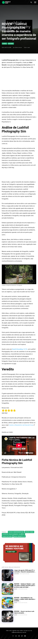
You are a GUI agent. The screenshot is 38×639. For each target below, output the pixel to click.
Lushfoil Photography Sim (11, 534)
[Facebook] (13, 636)
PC (23, 534)
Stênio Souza (18, 47)
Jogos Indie (29, 532)
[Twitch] (22, 636)
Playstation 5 (7, 536)
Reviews (10, 43)
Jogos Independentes (16, 532)
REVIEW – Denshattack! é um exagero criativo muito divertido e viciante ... (24, 599)
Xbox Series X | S (19, 536)
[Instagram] (16, 636)
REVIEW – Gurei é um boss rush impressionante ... (24, 612)
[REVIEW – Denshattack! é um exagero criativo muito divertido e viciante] (7, 602)
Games (4, 43)
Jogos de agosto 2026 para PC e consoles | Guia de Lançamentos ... (25, 571)
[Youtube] (25, 636)
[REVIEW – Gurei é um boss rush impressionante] (7, 616)
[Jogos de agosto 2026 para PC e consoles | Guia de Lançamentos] (7, 575)
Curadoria (16, 573)
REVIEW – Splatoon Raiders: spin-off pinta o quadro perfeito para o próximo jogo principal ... (24, 585)
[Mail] (19, 636)
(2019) (19, 349)
